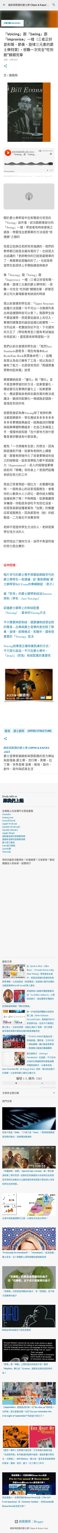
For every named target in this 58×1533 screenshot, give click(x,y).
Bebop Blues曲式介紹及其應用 (16, 1330)
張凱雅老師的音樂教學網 (13, 836)
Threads (6, 851)
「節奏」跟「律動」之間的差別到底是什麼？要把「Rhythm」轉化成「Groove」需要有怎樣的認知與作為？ (27, 1368)
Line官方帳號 (8, 845)
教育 (7, 730)
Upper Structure (39, 730)
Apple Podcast (9, 823)
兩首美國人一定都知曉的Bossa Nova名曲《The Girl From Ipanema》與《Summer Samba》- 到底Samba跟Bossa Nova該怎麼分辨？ (28, 1501)
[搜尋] (54, 4)
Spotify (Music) (10, 830)
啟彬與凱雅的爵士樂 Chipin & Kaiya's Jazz (31, 5)
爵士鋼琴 (19, 730)
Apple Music (8, 833)
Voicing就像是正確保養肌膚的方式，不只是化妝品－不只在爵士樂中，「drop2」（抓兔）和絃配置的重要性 (28, 651)
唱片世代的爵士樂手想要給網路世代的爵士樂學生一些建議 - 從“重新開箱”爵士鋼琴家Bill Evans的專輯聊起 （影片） (30, 579)
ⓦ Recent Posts (48, 1087)
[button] (5, 66)
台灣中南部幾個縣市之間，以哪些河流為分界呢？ (25, 1218)
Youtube (6, 814)
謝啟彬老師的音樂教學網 (13, 839)
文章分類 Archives (12, 23)
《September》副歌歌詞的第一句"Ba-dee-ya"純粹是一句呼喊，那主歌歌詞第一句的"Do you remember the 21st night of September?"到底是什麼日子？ (28, 1411)
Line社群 (6, 848)
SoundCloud (8, 820)
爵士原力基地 (8, 842)
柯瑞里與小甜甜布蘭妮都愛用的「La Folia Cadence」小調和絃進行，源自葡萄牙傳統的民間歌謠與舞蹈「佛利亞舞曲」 (28, 998)
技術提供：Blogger (30, 1521)
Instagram (7, 817)
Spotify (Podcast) (11, 827)
